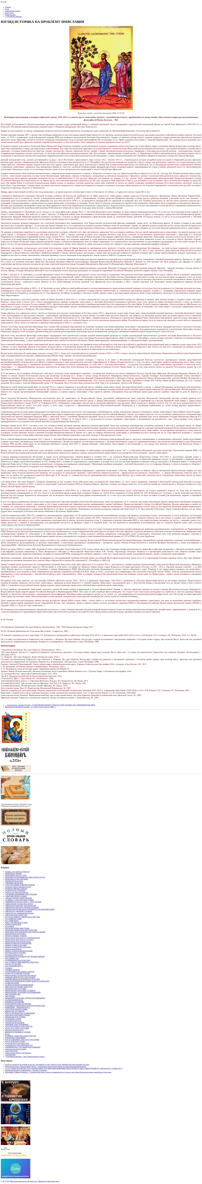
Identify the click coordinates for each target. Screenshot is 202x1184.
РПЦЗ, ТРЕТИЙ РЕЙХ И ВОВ (16, 923)
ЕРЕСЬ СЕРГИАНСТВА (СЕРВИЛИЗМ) (20, 1013)
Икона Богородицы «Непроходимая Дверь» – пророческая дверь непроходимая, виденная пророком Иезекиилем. (45, 1066)
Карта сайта (9, 13)
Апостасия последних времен (15, 1049)
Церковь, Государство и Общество (17, 872)
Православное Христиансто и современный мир (22, 938)
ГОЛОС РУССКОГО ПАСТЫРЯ (17, 1028)
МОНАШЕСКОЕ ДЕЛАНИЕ (15, 989)
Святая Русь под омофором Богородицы (19, 913)
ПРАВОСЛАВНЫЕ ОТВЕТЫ (16, 936)
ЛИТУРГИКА (10, 996)
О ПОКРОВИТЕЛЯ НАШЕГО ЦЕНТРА (19, 972)
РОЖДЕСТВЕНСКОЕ (13, 924)
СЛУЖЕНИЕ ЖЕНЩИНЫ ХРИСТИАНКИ (21, 894)
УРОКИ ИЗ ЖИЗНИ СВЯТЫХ (16, 889)
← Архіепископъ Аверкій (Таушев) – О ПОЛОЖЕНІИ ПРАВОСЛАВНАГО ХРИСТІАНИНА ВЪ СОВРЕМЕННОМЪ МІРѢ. (50, 705)
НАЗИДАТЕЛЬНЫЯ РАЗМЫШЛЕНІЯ (19, 985)
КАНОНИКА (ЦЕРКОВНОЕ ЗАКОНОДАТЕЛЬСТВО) (25, 1006)
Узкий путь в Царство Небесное (16, 892)
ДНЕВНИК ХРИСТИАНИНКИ (16, 1024)
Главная (8, 7)
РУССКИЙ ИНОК (12, 921)
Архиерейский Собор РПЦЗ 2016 (17, 1043)
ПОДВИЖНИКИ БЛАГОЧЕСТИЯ (17, 960)
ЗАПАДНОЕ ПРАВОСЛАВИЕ (16, 1009)
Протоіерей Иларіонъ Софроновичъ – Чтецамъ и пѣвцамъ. (26, 1070)
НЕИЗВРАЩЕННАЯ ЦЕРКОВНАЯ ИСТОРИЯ (22, 979)
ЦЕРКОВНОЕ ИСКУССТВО (15, 875)
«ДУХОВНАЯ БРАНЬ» (13, 17)
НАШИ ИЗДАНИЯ (12, 983)
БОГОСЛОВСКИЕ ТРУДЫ (15, 1041)
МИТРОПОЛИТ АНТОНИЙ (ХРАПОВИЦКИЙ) (23, 992)
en (1, 2)
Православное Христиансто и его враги (19, 940)
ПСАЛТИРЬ (9, 926)
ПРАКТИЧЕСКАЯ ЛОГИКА (15, 934)
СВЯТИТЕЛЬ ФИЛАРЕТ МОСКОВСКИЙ (20, 906)
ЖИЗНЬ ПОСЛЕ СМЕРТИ (15, 1011)
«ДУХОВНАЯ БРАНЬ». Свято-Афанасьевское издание (25, 1057)
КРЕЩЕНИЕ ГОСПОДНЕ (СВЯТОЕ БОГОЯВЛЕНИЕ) (25, 998)
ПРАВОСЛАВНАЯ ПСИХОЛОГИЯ (18, 943)
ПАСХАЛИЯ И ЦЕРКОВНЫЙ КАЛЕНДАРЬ (21, 962)
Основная (8, 968)
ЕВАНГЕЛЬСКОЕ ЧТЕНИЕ (15, 1017)
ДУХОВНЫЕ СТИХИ (13, 1019)
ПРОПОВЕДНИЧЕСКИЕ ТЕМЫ (17, 928)
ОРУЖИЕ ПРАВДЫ (12, 970)
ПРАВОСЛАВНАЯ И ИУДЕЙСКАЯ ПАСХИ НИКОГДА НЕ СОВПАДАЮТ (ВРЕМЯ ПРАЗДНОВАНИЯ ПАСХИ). (47, 1065)
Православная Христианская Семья (18, 941)
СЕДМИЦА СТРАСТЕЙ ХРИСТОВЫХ (19, 900)
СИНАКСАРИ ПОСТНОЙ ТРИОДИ (18, 898)
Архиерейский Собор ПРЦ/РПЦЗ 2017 (19, 1045)
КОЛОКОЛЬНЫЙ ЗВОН (14, 1000)
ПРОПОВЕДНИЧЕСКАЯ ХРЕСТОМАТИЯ (21, 930)
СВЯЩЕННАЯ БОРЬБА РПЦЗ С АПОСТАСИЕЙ (23, 902)
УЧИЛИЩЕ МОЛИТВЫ (14, 883)
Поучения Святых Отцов (14, 955)
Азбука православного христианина (18, 1053)
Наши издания (10, 15)
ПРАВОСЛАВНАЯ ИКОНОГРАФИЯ (18, 951)
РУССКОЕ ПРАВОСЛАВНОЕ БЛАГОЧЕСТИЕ (22, 917)
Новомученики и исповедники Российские (20, 975)
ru (3, 2)
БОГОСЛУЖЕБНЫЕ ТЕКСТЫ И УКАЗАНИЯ (22, 1040)
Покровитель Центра (12, 11)
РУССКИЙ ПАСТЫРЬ (13, 919)
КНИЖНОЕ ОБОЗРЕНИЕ (14, 1002)
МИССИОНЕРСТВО (13, 994)
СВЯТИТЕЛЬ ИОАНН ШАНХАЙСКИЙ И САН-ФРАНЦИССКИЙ (29, 909)
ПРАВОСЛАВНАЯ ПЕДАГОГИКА (18, 947)
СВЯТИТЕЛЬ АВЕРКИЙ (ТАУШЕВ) (18, 911)
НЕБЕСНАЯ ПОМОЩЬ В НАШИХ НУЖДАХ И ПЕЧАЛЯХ (27, 981)
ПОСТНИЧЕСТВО (12, 958)
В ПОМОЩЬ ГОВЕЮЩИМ (15, 1038)
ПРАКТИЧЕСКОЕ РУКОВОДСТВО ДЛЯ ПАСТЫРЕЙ (25, 932)
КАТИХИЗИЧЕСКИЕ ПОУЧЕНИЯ (18, 1004)
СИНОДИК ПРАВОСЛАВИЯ (16, 896)
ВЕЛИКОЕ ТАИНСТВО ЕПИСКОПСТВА (20, 1036)
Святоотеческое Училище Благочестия (19, 904)
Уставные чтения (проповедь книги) (18, 887)
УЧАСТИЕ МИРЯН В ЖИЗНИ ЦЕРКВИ (20, 885)
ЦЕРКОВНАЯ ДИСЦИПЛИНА (16, 879)
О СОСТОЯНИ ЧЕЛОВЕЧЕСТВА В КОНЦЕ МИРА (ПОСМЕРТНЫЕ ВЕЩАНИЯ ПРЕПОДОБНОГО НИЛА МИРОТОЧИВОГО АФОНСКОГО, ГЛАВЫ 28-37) (63, 1068)
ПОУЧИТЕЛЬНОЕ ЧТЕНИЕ (15, 953)
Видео (7, 1034)
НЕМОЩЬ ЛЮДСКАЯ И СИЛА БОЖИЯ (20, 977)
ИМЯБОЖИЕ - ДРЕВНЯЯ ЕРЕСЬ (17, 1007)
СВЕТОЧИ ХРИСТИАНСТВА (16, 915)
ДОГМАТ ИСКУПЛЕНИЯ (14, 1023)
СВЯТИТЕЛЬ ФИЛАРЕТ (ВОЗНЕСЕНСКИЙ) (22, 907)
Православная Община (13, 949)
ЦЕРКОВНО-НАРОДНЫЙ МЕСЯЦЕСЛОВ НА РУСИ (25, 877)
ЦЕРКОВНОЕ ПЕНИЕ (13, 873)
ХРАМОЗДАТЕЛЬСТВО (14, 881)
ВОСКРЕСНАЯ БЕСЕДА (14, 1030)
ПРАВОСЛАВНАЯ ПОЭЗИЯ (16, 945)
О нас (7, 9)
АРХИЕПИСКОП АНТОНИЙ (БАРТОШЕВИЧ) (22, 1047)
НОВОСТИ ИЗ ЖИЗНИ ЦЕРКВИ (17, 973)
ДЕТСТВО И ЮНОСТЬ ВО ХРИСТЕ (18, 1026)
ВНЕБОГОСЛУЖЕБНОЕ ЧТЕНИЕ (18, 1032)
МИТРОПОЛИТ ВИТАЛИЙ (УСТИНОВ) (20, 990)
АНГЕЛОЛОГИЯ (11, 1051)
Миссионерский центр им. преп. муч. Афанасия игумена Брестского (34, 1181)
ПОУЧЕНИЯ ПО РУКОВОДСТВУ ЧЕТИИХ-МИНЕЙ (24, 956)
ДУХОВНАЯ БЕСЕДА (13, 1021)
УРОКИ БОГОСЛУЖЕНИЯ (15, 890)
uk (5, 2)
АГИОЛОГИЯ (10, 1055)
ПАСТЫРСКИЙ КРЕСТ (14, 966)
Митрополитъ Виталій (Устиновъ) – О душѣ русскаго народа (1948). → (30, 707)
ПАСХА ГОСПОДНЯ (13, 964)
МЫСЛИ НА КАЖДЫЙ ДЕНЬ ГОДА (19, 987)
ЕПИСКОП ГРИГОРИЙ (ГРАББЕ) (17, 1015)
